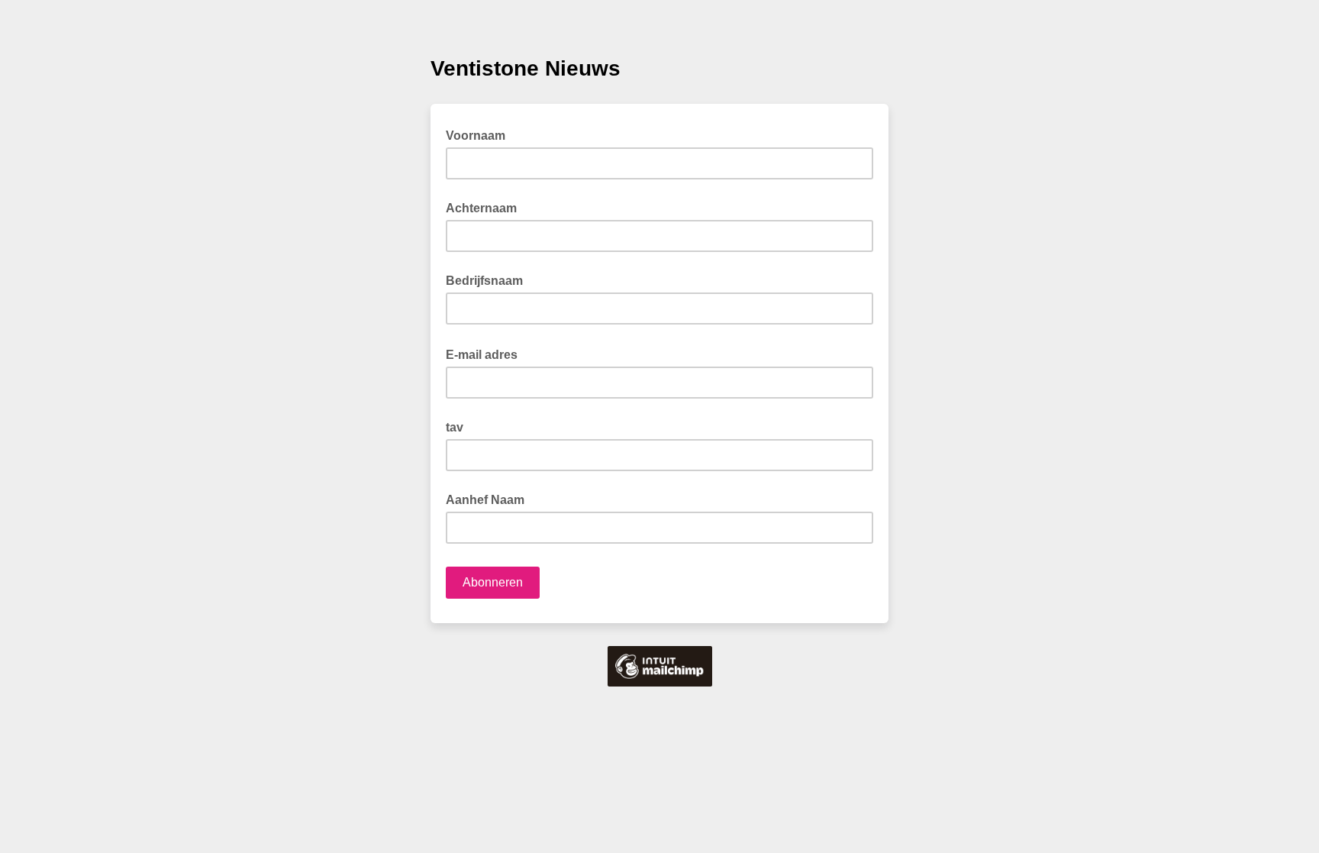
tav (454, 427)
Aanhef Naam (485, 499)
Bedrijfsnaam (484, 280)
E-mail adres (486, 353)
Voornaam (480, 134)
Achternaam (481, 208)
